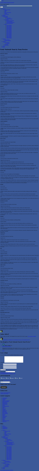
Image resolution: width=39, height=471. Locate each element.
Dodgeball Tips (4, 403)
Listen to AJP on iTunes (4, 393)
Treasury (3, 419)
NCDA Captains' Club (7, 380)
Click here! (4, 387)
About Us (4, 8)
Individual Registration (10, 20)
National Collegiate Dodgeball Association (7, 2)
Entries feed (4, 426)
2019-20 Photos (9, 449)
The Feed (23, 339)
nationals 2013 (27, 339)
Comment (2, 362)
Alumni (3, 399)
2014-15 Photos (9, 32)
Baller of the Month (5, 401)
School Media (4, 416)
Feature (3, 405)
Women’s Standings (7, 40)
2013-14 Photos (9, 33)
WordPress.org (4, 428)
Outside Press (4, 410)
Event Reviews (4, 404)
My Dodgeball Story (5, 406)
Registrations (6, 19)
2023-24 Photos (9, 25)
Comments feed (4, 427)
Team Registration (9, 21)
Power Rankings (5, 413)
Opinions (3, 409)
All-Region (4, 398)
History (5, 10)
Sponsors (7, 43)
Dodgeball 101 (4, 402)
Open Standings (7, 39)
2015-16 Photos (9, 31)
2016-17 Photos (9, 30)
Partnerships (4, 411)
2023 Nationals (6, 42)
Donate (3, 468)
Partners (5, 13)
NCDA (1, 470)
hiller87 (4, 339)
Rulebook (6, 438)
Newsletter (4, 408)
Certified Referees (9, 18)
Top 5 (3, 418)
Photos (5, 24)
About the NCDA (7, 9)
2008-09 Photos (9, 37)
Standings (4, 38)
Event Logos (6, 45)
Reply (3, 350)
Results (3, 415)
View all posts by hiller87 (32, 336)
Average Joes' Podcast (6, 400)
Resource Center (5, 16)
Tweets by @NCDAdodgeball (5, 392)
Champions (6, 44)
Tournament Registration (10, 22)
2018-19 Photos (9, 28)
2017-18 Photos (9, 29)
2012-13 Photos (9, 34)
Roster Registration (9, 23)
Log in (3, 425)
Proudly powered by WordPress (8, 470)
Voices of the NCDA (5, 420)
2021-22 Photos (9, 448)
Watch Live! (4, 421)
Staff (5, 11)
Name (1, 364)
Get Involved (6, 14)
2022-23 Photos (9, 26)
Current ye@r (2, 371)
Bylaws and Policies (7, 12)
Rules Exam (8, 439)
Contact (3, 46)
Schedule (3, 15)
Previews (20, 339)
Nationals (3, 41)
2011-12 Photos (9, 35)
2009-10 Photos (9, 458)
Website (1, 367)
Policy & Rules (4, 412)
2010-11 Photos (9, 36)
